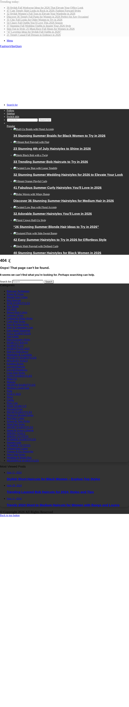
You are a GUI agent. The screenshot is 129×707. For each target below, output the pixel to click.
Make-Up (12, 378)
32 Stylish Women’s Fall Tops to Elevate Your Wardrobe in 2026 (41, 13)
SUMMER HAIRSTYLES (21, 439)
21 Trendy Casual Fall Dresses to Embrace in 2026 (34, 34)
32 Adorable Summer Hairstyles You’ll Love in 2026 (52, 213)
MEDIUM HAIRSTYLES (21, 384)
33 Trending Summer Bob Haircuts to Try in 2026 (50, 162)
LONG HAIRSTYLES (19, 375)
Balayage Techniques (18, 291)
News (10, 397)
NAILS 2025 (14, 394)
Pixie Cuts (12, 403)
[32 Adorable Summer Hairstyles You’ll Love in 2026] (35, 207)
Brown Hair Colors (17, 312)
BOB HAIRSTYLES (18, 303)
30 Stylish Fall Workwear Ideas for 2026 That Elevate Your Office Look (45, 7)
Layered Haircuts (16, 366)
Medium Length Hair (18, 388)
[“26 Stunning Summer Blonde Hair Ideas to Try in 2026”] (29, 220)
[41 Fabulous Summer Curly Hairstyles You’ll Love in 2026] (30, 181)
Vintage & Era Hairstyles (20, 451)
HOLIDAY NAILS (17, 360)
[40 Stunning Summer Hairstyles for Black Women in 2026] (35, 246)
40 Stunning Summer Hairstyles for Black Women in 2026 (57, 253)
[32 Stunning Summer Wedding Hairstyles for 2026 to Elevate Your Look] (35, 168)
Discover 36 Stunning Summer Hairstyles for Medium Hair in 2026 (63, 201)
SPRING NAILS (16, 433)
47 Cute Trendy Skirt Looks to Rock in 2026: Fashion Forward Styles (44, 10)
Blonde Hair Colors (17, 297)
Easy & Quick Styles (18, 324)
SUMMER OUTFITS (18, 445)
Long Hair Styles (16, 372)
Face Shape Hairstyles (18, 330)
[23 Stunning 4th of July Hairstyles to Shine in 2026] (31, 142)
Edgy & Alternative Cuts (20, 327)
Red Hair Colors (15, 418)
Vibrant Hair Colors (17, 448)
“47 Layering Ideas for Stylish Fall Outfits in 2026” (34, 31)
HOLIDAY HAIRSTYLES (21, 357)
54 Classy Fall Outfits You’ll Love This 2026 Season (35, 22)
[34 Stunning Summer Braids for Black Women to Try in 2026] (33, 129)
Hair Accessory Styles (18, 339)
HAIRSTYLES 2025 (18, 348)
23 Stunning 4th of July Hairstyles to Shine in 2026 (52, 148)
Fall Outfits (13, 336)
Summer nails (14, 442)
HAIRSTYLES (15, 345)
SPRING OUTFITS (17, 436)
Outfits (10, 400)
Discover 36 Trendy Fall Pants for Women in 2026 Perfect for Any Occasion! (48, 16)
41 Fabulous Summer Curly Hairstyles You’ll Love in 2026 (57, 187)
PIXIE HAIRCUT (17, 406)
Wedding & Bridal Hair (19, 457)
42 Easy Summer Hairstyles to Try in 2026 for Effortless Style (59, 239)
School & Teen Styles (18, 421)
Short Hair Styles (16, 424)
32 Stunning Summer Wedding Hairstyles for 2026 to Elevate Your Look (68, 174)
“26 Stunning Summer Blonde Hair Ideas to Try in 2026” (56, 227)
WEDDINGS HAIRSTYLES (23, 460)
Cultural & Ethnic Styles (20, 318)
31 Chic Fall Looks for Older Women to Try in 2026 (34, 19)
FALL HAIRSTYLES (19, 333)
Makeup (11, 381)
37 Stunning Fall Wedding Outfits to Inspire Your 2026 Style (39, 25)
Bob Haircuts (14, 300)
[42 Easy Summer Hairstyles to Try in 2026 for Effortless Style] (35, 233)
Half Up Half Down (17, 351)
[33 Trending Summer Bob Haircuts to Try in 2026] (30, 155)
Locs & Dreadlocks (17, 369)
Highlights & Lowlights (19, 354)
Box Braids (13, 306)
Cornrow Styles (15, 315)
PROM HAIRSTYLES (19, 412)
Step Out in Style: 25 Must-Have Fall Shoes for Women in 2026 (41, 28)
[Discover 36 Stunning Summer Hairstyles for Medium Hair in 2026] (31, 194)
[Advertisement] (64, 73)
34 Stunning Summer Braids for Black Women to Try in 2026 (59, 135)
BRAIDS (12, 309)
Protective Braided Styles (20, 415)
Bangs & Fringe (15, 294)
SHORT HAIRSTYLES (20, 427)
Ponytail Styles (15, 409)
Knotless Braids (15, 363)
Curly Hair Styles (16, 321)
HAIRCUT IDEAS (17, 342)
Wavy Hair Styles (16, 454)
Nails (9, 391)
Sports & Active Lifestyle (20, 430)
